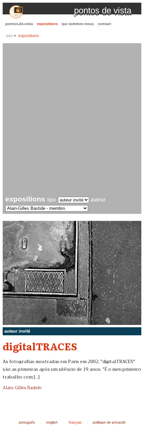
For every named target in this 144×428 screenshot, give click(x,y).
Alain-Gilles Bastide (22, 388)
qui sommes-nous (78, 24)
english (52, 422)
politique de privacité (109, 422)
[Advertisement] (72, 120)
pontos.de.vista (19, 24)
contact (104, 24)
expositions (47, 24)
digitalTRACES (40, 346)
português (27, 422)
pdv (9, 35)
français (75, 422)
